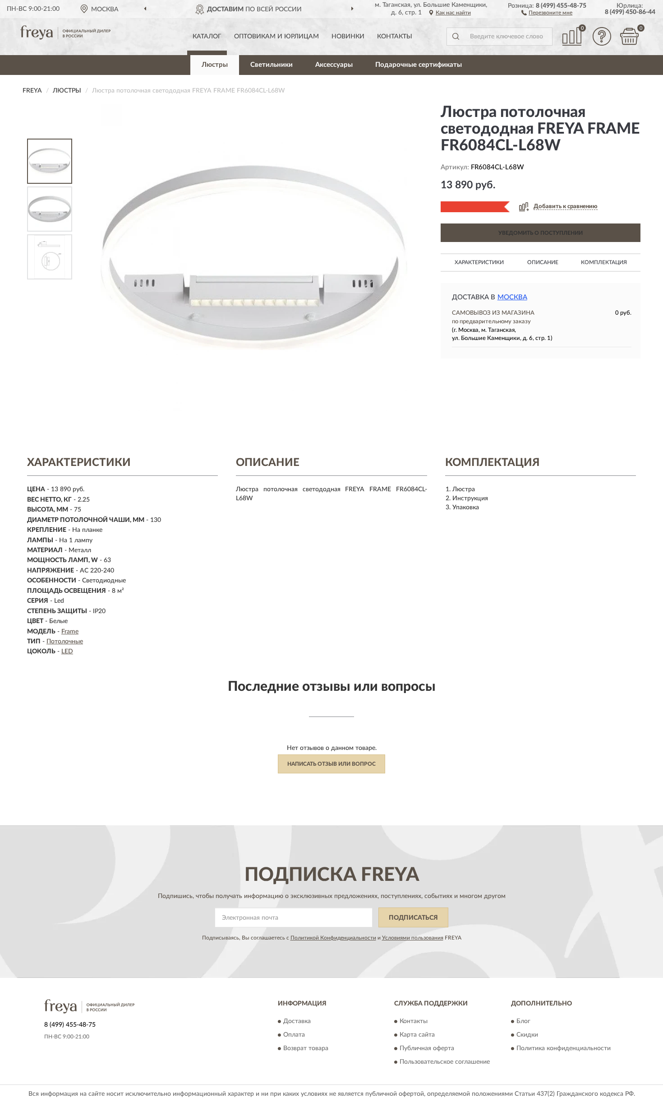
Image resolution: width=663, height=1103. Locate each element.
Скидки (527, 1035)
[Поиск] (456, 37)
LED (67, 651)
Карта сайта (417, 1035)
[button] (546, 12)
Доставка (297, 1021)
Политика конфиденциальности (563, 1048)
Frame (69, 631)
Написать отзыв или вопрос (331, 764)
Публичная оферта (427, 1048)
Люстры (215, 64)
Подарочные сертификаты (418, 64)
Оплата (294, 1035)
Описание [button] (542, 262)
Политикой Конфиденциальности (333, 937)
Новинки (348, 36)
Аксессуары (334, 64)
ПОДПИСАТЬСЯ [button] (413, 918)
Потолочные (64, 641)
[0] (629, 36)
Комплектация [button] (604, 262)
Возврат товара (305, 1048)
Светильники (271, 64)
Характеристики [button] (479, 262)
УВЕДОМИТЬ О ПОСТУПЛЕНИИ (540, 233)
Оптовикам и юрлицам (276, 36)
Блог (523, 1021)
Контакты (394, 36)
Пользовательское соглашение (445, 1062)
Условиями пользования (412, 937)
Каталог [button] (207, 36)
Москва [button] (512, 297)
